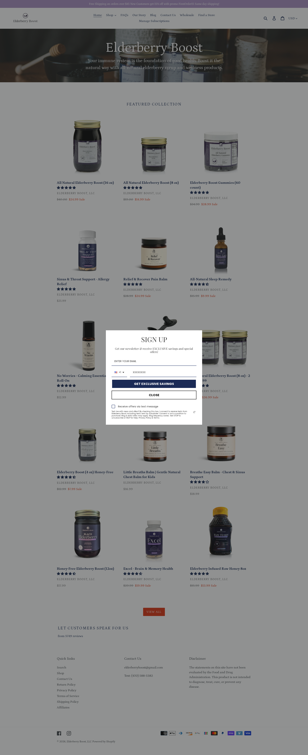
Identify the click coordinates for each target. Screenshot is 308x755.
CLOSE (154, 395)
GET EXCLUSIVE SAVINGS (154, 384)
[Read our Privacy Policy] (194, 412)
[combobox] (119, 372)
